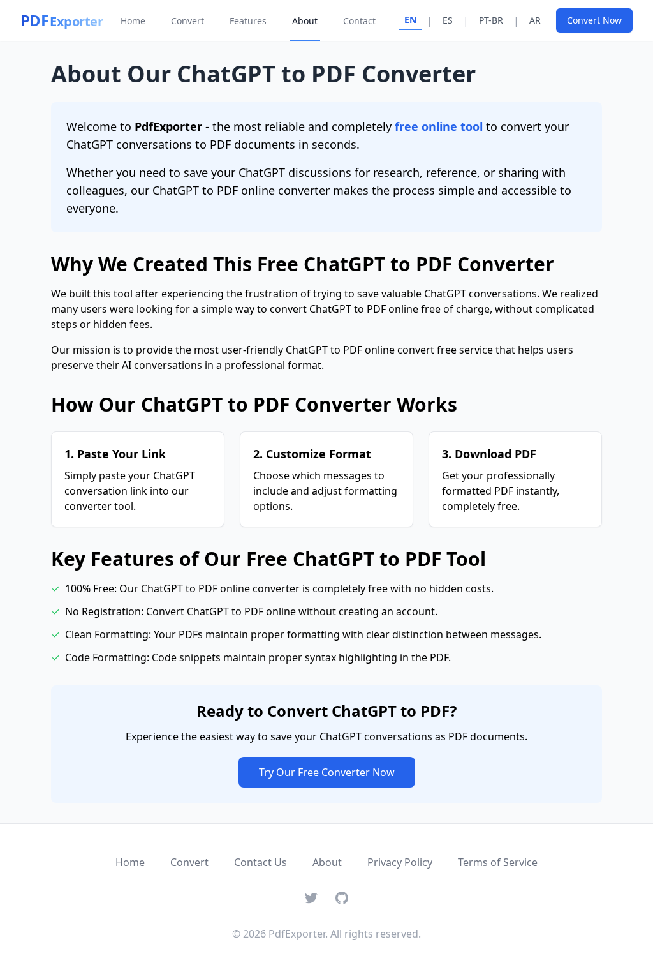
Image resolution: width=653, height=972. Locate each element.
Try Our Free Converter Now (327, 772)
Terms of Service (498, 862)
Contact (359, 21)
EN (410, 19)
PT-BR (491, 20)
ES (448, 20)
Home (133, 21)
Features (248, 21)
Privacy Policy (399, 862)
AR (535, 20)
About (305, 21)
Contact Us (260, 862)
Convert (187, 21)
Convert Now (594, 20)
